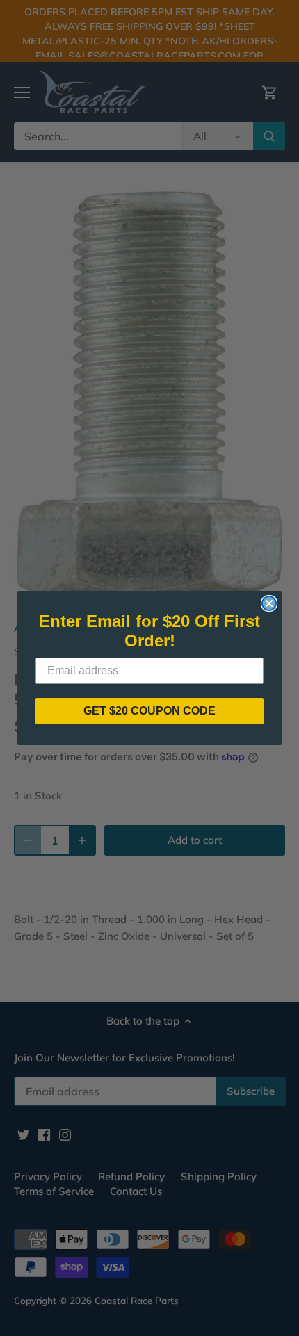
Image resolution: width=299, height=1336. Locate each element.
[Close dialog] (269, 603)
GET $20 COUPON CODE (149, 711)
